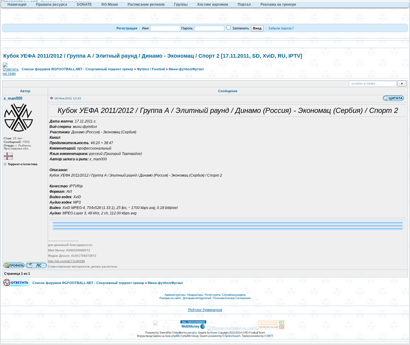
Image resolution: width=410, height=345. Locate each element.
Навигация (17, 4)
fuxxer (213, 332)
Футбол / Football (151, 69)
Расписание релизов (146, 4)
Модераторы (195, 294)
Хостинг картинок (212, 4)
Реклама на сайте (170, 298)
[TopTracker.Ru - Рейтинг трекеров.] (271, 328)
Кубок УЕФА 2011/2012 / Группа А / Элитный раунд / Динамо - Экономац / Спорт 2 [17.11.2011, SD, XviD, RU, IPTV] (152, 56)
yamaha (192, 332)
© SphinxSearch (231, 335)
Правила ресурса (51, 4)
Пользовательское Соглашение (232, 298)
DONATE (84, 4)
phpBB (175, 335)
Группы (181, 4)
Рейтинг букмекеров (205, 310)
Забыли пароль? (281, 28)
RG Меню (109, 4)
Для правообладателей (197, 298)
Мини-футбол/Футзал (186, 69)
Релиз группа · (213, 294)
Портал (244, 4)
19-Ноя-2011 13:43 (67, 98)
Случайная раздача (234, 294)
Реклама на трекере (278, 4)
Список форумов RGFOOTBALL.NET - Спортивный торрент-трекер (77, 69)
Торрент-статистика (23, 164)
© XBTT (268, 335)
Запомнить (240, 28)
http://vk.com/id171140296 (66, 261)
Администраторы (174, 294)
